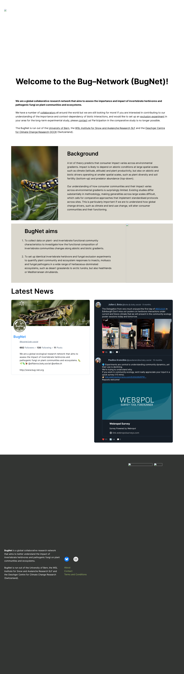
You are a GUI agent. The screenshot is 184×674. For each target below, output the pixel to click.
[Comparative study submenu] (140, 10)
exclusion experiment (152, 116)
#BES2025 (160, 309)
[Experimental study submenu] (166, 10)
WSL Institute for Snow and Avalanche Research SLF (105, 128)
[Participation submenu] (115, 10)
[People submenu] (77, 10)
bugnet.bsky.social (29, 341)
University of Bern (59, 128)
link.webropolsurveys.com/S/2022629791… (125, 377)
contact (83, 120)
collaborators (47, 112)
